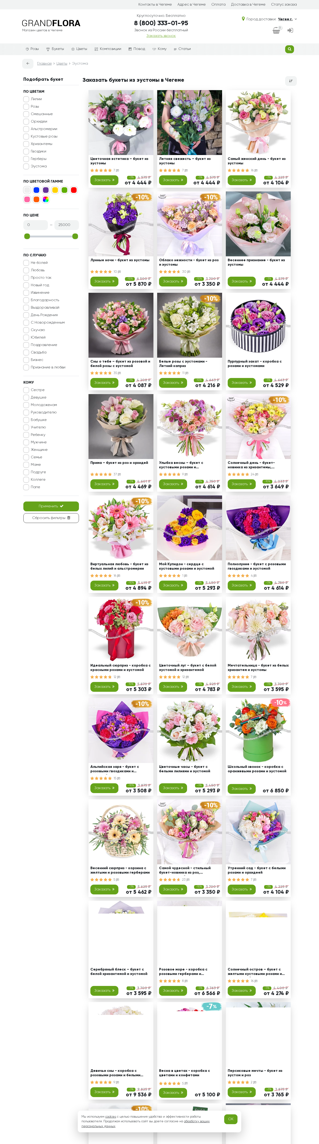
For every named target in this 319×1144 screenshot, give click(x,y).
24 (253, 474)
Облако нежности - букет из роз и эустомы (189, 262)
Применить (48, 506)
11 (183, 373)
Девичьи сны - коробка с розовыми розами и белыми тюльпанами (115, 1074)
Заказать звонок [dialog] (161, 36)
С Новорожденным (48, 323)
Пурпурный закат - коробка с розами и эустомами (255, 364)
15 (115, 778)
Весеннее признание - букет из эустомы (256, 262)
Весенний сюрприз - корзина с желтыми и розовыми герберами (120, 870)
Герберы (38, 159)
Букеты (58, 49)
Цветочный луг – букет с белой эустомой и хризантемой (187, 668)
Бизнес (37, 360)
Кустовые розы (44, 136)
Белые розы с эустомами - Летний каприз (183, 364)
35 (115, 373)
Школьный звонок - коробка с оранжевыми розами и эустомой (257, 769)
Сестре (38, 390)
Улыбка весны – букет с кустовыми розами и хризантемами (181, 466)
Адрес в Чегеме (191, 5)
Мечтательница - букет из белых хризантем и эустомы (258, 668)
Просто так (41, 278)
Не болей (39, 263)
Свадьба (38, 352)
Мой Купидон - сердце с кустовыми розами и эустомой (186, 566)
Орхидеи (39, 122)
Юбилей (38, 337)
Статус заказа (284, 5)
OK (231, 1119)
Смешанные (42, 114)
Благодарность (45, 300)
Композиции (110, 49)
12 (115, 677)
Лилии (36, 99)
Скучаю (38, 330)
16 (253, 170)
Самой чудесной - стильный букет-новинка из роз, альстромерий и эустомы (185, 871)
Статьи (184, 49)
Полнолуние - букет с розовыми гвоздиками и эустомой (257, 566)
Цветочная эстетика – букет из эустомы (119, 161)
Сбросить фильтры (48, 518)
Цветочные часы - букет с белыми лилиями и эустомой (184, 769)
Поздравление (44, 345)
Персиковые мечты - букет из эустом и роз (255, 1073)
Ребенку (38, 435)
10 (115, 271)
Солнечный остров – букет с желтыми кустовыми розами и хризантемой (255, 972)
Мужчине (39, 442)
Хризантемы (41, 144)
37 (115, 474)
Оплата (218, 5)
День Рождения (44, 315)
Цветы (81, 49)
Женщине (39, 450)
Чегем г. (285, 19)
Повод (139, 49)
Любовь (38, 270)
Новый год (40, 285)
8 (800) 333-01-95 (161, 23)
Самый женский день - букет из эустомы (257, 161)
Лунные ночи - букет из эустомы (119, 260)
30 (184, 271)
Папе (35, 487)
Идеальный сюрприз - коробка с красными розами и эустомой (120, 668)
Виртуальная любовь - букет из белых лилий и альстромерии (119, 566)
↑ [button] (304, 1023)
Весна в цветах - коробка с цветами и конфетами (184, 1073)
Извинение (40, 293)
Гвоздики (38, 151)
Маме (36, 465)
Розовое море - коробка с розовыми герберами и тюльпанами (183, 972)
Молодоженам (44, 405)
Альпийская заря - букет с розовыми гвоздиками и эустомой (114, 770)
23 (184, 879)
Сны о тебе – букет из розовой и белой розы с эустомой (120, 364)
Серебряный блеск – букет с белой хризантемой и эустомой (118, 972)
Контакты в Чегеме (155, 5)
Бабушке (39, 420)
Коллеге (38, 480)
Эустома (39, 166)
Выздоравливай (45, 308)
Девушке (38, 397)
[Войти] (290, 30)
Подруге (38, 472)
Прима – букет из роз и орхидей (119, 463)
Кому (162, 49)
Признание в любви (48, 367)
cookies (110, 1116)
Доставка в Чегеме (248, 5)
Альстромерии (44, 129)
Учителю (38, 427)
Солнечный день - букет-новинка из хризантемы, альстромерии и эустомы (251, 466)
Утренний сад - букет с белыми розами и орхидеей (257, 870)
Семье (36, 457)
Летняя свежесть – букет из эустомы (185, 161)
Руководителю (44, 412)
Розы (35, 49)
